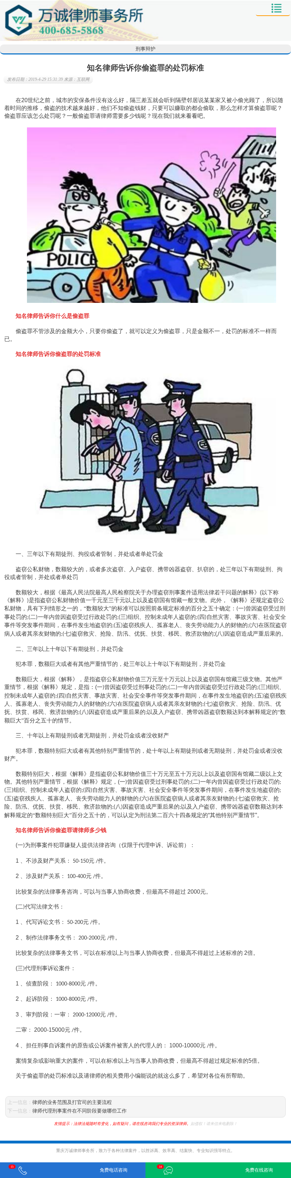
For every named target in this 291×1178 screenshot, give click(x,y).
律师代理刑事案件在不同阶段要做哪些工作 (79, 1111)
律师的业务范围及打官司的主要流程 (72, 1102)
